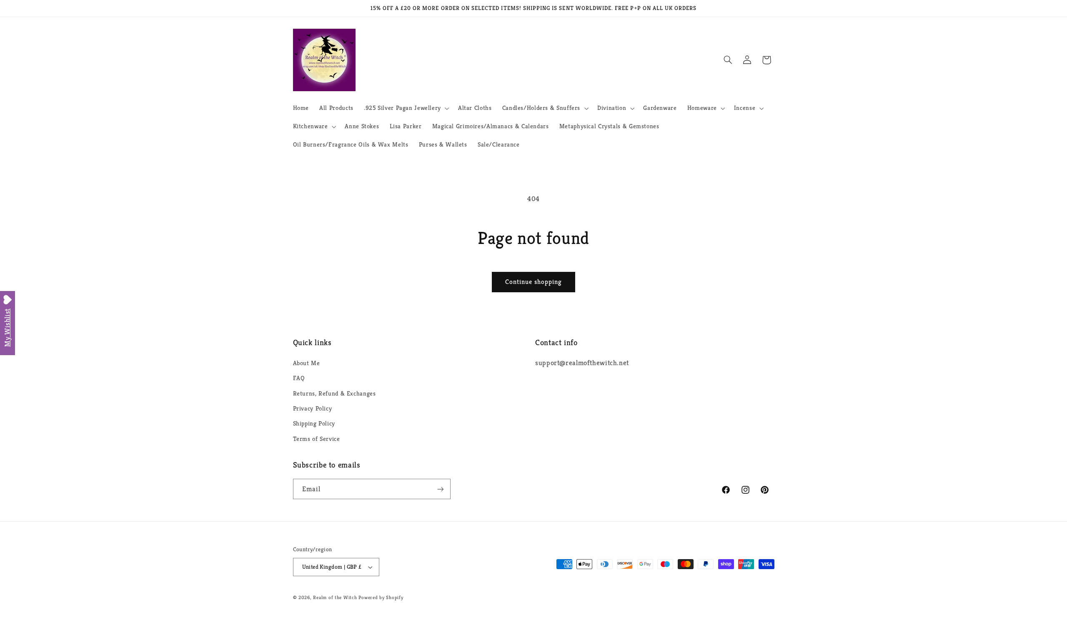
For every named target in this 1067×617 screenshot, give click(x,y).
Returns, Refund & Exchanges (334, 393)
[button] (405, 108)
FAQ (299, 378)
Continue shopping (533, 282)
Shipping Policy (314, 423)
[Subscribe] (440, 489)
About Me (306, 363)
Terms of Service (316, 439)
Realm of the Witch (335, 597)
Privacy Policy (312, 408)
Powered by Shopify (380, 597)
